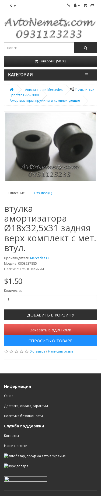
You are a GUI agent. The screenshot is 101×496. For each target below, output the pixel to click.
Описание (16, 193)
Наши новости (15, 445)
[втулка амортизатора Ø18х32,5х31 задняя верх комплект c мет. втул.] (50, 146)
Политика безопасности (23, 416)
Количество (13, 290)
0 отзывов (37, 351)
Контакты (11, 435)
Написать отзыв (60, 351)
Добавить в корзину (50, 315)
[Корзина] (85, 5)
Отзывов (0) (43, 193)
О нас (8, 395)
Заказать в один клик (50, 329)
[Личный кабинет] (77, 5)
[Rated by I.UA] (25, 478)
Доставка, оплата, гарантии (26, 406)
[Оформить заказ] (92, 5)
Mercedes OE (40, 258)
